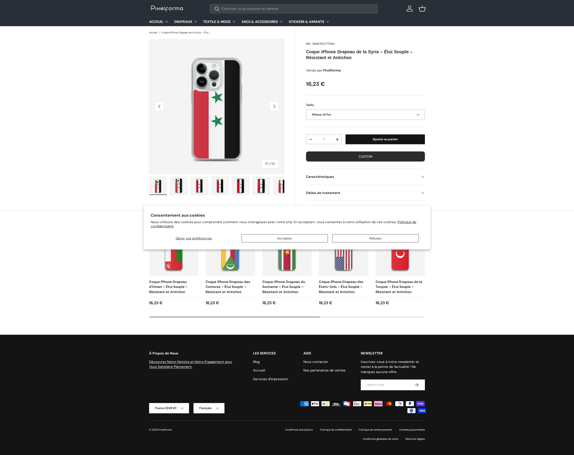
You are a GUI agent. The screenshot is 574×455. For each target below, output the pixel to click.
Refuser (376, 238)
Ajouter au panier (385, 139)
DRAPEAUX (183, 21)
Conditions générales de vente (380, 438)
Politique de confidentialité (336, 429)
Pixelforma (165, 429)
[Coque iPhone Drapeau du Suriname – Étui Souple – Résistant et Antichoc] (287, 251)
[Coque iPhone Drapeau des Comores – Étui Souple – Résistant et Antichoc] (230, 251)
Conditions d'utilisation (299, 429)
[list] (216, 106)
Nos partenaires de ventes (324, 370)
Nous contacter (315, 362)
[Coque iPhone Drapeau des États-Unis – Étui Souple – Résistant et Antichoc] (343, 251)
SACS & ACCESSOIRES (260, 21)
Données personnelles (412, 429)
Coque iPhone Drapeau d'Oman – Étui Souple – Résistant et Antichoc (168, 287)
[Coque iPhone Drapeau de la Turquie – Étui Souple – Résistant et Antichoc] (400, 251)
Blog (256, 362)
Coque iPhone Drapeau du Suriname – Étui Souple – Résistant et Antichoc (283, 287)
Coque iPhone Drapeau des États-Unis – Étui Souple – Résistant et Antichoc (341, 287)
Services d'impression (270, 379)
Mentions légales (415, 438)
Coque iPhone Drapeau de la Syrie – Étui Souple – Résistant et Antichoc (186, 32)
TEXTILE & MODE (217, 21)
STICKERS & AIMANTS (306, 21)
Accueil (153, 32)
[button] (422, 8)
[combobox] (293, 9)
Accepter (284, 238)
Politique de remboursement (375, 429)
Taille (310, 105)
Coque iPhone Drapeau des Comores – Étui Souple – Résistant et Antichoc (228, 287)
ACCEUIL (156, 21)
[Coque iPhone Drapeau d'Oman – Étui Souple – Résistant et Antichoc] (173, 251)
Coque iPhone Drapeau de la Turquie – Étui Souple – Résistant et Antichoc (399, 287)
